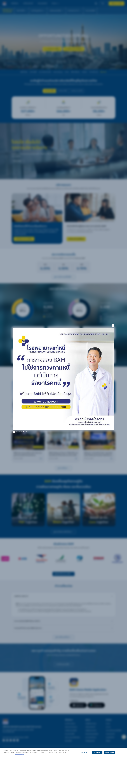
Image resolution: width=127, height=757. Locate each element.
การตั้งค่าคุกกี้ (84, 752)
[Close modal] (113, 325)
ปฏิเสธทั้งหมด (97, 752)
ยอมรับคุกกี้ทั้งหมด (109, 752)
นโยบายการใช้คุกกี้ (19, 754)
